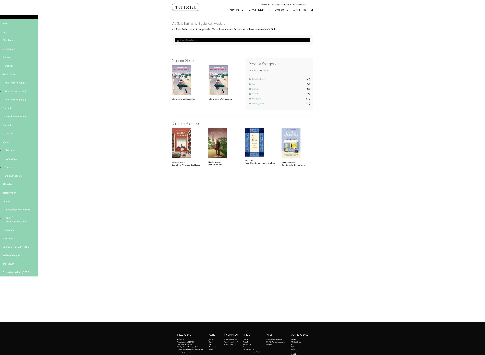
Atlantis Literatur (296, 342)
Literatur (255, 88)
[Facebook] (308, 4)
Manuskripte (11, 159)
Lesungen (8, 133)
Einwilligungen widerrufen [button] (186, 352)
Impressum (8, 264)
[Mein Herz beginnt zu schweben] (260, 142)
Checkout (8, 40)
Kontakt (8, 167)
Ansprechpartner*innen (17, 209)
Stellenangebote (13, 176)
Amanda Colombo (179, 162)
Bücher (234, 10)
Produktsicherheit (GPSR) (16, 272)
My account (9, 49)
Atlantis (293, 339)
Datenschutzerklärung (14, 116)
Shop (5, 23)
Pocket (255, 93)
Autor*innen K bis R (15, 91)
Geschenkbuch (258, 79)
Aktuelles (299, 10)
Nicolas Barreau (214, 162)
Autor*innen (257, 10)
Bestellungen (9, 193)
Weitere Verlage (299, 5)
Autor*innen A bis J (15, 83)
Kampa (293, 349)
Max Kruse (249, 160)
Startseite (7, 108)
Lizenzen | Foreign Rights (281, 5)
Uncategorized (258, 103)
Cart (5, 32)
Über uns (9, 150)
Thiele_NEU (257, 98)
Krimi (254, 84)
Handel (264, 5)
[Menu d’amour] (224, 143)
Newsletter (8, 238)
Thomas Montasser (288, 162)
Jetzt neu (9, 66)
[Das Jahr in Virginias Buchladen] (187, 143)
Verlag (279, 10)
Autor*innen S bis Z (15, 100)
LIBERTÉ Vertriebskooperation (16, 219)
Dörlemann (294, 347)
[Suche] (310, 10)
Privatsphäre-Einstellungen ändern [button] (188, 347)
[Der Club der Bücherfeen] (297, 143)
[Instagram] (311, 4)
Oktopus (294, 352)
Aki (292, 344)
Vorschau (10, 230)
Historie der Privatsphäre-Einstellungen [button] (190, 349)
